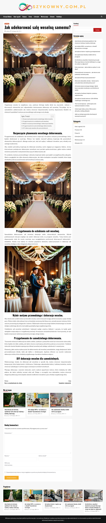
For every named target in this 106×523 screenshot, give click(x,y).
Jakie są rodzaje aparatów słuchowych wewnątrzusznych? (86, 115)
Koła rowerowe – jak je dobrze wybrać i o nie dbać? (87, 68)
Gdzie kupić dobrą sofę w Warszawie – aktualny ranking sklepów (86, 110)
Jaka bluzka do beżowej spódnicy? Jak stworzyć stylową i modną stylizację (14, 412)
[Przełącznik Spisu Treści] (51, 116)
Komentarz (8, 433)
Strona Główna (7, 17)
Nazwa (7, 456)
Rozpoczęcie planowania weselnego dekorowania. (38, 119)
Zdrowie (52, 17)
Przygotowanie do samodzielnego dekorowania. (37, 126)
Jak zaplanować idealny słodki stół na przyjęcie (60, 411)
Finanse (24, 17)
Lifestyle (36, 17)
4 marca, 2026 (94, 511)
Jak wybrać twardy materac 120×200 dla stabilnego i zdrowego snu (86, 99)
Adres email (43, 456)
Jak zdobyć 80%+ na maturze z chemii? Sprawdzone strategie (37, 411)
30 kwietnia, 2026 (55, 507)
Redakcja (59, 17)
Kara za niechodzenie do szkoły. (13, 382)
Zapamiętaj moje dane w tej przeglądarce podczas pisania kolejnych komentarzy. (31, 472)
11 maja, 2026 (37, 413)
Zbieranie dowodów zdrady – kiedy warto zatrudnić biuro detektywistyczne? (87, 82)
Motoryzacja (44, 17)
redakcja (8, 31)
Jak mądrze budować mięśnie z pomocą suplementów (86, 94)
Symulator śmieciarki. (65, 382)
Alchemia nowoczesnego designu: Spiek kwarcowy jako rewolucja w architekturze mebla (87, 88)
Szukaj (76, 23)
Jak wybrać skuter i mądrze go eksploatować (87, 51)
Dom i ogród (17, 17)
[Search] (102, 16)
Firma (30, 17)
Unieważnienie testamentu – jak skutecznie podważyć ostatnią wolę (87, 73)
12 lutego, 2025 (15, 31)
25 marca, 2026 (61, 413)
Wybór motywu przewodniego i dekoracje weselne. (38, 123)
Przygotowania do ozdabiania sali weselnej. (36, 121)
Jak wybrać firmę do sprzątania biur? (85, 77)
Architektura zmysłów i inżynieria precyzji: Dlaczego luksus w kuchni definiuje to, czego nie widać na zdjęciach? (88, 62)
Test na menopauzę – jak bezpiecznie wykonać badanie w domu (85, 104)
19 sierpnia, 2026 (14, 415)
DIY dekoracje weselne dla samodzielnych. (35, 128)
